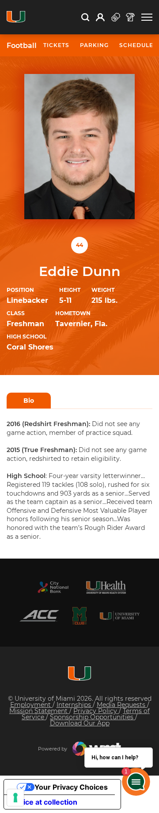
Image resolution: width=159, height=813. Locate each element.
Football (22, 45)
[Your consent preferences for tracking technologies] (15, 797)
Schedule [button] (136, 45)
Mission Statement (39, 711)
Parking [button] (94, 45)
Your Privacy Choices (71, 787)
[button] (146, 17)
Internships (75, 705)
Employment (31, 705)
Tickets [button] (56, 45)
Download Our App (80, 723)
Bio (28, 401)
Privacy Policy (96, 711)
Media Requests (122, 705)
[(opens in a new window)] (53, 587)
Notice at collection (44, 802)
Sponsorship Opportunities (92, 717)
